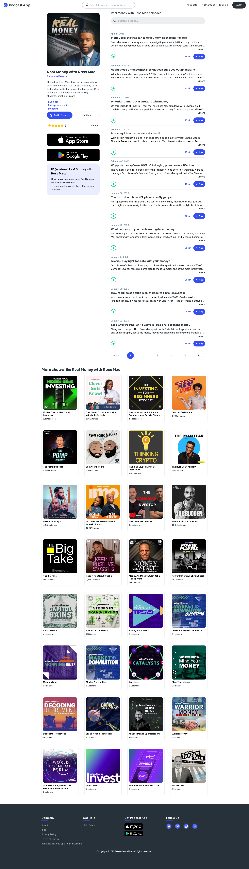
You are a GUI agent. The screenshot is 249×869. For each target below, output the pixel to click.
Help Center (89, 825)
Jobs (44, 829)
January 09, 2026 (120, 289)
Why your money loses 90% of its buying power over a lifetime (152, 165)
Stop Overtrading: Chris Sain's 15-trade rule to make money (150, 324)
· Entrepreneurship (57, 105)
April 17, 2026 (117, 33)
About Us (47, 825)
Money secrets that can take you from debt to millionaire (149, 37)
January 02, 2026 (120, 320)
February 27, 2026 (120, 65)
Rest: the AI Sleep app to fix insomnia (62, 843)
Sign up (223, 4)
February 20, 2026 (120, 97)
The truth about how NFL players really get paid (142, 197)
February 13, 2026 (120, 129)
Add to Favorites (62, 115)
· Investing (53, 108)
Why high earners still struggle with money (139, 101)
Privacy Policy (49, 834)
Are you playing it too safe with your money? (140, 261)
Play (201, 56)
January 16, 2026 (119, 257)
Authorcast (208, 4)
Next (200, 355)
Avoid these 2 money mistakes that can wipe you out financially (153, 69)
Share (89, 115)
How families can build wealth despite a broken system (148, 293)
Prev (116, 355)
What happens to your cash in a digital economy (142, 229)
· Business (53, 101)
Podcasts (191, 4)
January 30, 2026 (120, 193)
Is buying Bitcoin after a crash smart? (136, 133)
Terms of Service (51, 839)
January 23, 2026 (120, 225)
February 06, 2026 (120, 161)
